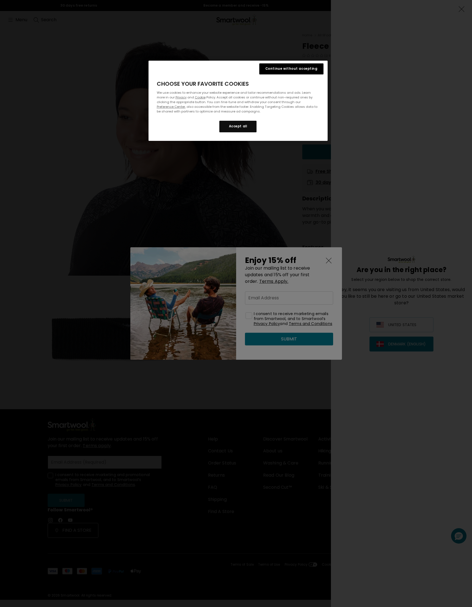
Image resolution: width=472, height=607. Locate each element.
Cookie (200, 97)
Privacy (181, 97)
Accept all (238, 126)
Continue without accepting (291, 68)
